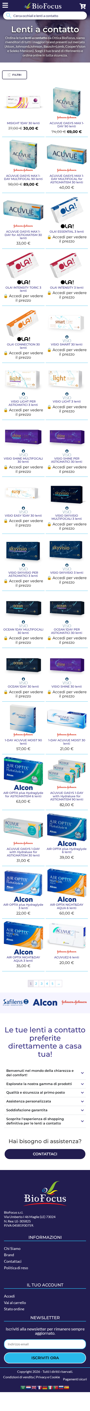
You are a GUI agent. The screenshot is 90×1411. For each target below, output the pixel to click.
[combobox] (45, 16)
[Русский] (61, 1387)
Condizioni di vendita (18, 1377)
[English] (34, 1387)
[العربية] (23, 1387)
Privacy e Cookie (48, 1377)
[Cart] (82, 6)
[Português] (56, 1387)
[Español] (66, 1387)
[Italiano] (50, 1387)
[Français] (39, 1387)
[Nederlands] (28, 1387)
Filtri (17, 74)
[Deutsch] (45, 1387)
